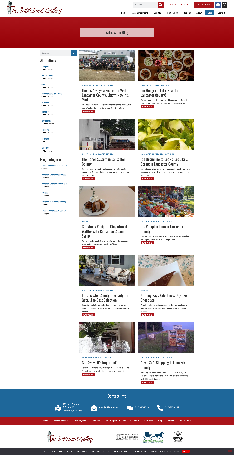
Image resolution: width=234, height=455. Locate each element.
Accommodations (140, 12)
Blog (210, 12)
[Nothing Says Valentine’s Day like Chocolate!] (166, 270)
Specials (158, 12)
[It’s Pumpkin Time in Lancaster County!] (166, 201)
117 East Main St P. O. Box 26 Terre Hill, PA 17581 (72, 407)
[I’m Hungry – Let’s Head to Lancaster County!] (166, 65)
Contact (221, 12)
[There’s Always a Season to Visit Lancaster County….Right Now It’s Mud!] (107, 65)
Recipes (187, 12)
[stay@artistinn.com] (94, 408)
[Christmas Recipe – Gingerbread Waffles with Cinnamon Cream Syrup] (107, 201)
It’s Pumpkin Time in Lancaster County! (162, 229)
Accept (186, 451)
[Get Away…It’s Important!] (107, 337)
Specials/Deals (80, 420)
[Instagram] (224, 5)
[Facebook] (218, 5)
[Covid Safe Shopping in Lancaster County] (166, 337)
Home (124, 12)
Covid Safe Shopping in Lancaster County (164, 365)
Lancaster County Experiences (156, 85)
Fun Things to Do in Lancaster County (122, 420)
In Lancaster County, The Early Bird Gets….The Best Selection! (106, 297)
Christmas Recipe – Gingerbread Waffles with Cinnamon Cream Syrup (104, 231)
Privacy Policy (185, 420)
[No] (230, 451)
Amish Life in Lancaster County (98, 357)
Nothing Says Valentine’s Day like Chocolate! (164, 297)
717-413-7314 (142, 407)
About (199, 12)
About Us (148, 420)
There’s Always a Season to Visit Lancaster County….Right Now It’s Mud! (105, 95)
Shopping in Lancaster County (97, 85)
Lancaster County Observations (157, 154)
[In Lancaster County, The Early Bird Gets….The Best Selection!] (107, 270)
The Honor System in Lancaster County (103, 161)
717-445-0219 (172, 407)
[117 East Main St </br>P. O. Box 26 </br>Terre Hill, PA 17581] (58, 408)
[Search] (161, 5)
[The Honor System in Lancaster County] (107, 134)
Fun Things (172, 12)
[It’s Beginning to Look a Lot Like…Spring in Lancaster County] (166, 134)
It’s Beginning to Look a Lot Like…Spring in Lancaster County (164, 161)
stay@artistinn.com (109, 407)
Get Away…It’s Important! (99, 362)
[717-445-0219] (160, 408)
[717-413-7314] (130, 408)
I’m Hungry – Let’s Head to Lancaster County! (159, 92)
